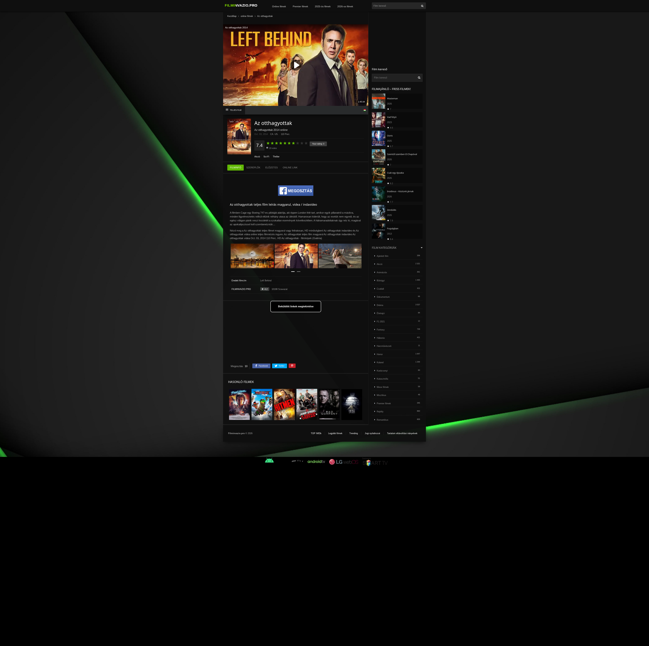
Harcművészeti (384, 346)
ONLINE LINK (290, 167)
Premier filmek (300, 6)
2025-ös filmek (323, 6)
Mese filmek (383, 387)
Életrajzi (381, 313)
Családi (380, 289)
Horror (380, 354)
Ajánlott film (382, 256)
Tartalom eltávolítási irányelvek (402, 433)
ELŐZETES (271, 167)
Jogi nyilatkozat (372, 433)
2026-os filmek (345, 6)
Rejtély (380, 411)
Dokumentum (383, 297)
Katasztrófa (382, 379)
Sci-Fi (266, 156)
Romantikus (382, 420)
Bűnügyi (381, 280)
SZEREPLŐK (253, 167)
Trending (353, 433)
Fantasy (381, 329)
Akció (257, 156)
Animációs (382, 272)
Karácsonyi (382, 370)
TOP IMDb (316, 433)
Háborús (381, 338)
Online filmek (279, 6)
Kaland (380, 362)
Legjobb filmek (335, 433)
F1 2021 (381, 321)
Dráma (380, 305)
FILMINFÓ (235, 167)
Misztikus (381, 395)
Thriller (276, 156)
